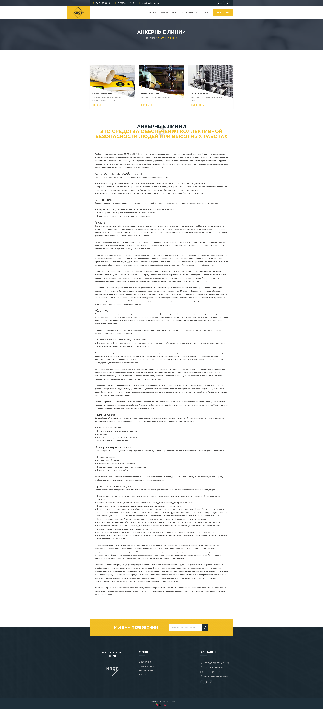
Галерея (205, 13)
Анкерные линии (168, 13)
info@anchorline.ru (150, 3)
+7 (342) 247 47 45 (125, 3)
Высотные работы (188, 13)
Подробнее (97, 105)
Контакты (223, 12)
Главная (150, 38)
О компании (150, 13)
